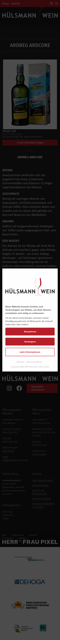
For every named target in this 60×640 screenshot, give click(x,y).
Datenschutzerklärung (34, 362)
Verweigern (30, 341)
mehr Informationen (30, 352)
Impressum (20, 362)
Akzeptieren (30, 331)
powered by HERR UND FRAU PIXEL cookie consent (30, 367)
